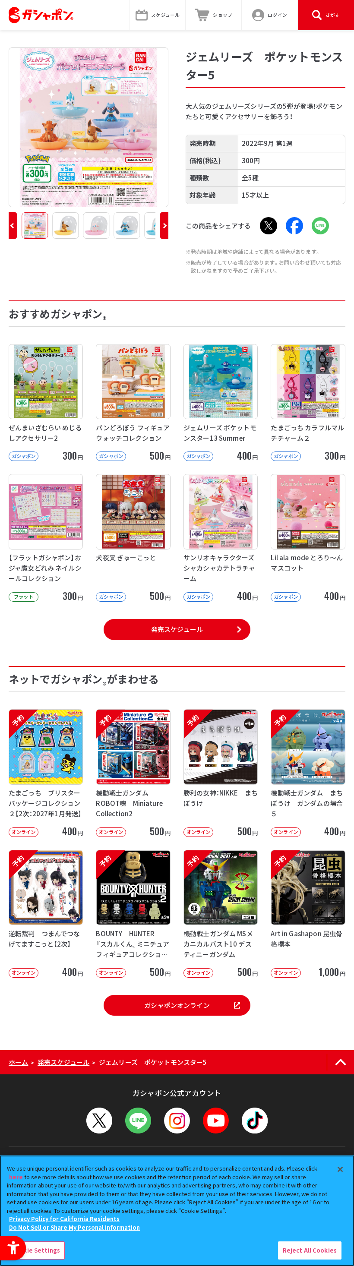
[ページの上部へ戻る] (340, 1062)
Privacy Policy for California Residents (64, 1219)
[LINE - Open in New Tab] (320, 225)
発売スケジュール (177, 629)
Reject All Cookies (310, 1250)
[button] (13, 225)
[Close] (340, 1169)
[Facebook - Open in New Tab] (294, 225)
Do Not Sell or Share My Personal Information (74, 1227)
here (16, 1177)
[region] (177, 1211)
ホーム (18, 1062)
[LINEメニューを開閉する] (138, 1120)
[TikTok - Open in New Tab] (255, 1120)
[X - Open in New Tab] (268, 225)
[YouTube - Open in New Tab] (216, 1120)
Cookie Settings (36, 1250)
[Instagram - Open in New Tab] (177, 1120)
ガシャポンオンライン (177, 1005)
